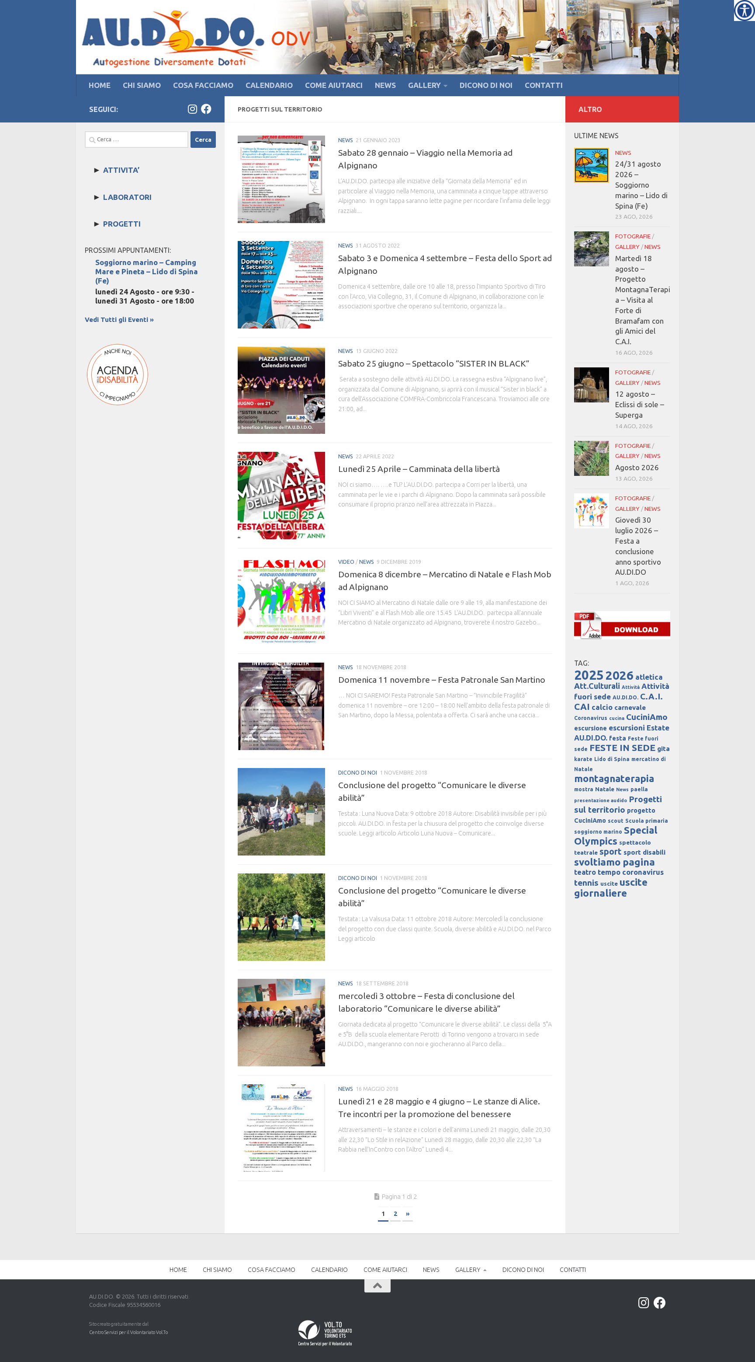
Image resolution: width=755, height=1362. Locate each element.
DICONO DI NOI (486, 85)
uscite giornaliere (611, 887)
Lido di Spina (612, 759)
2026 (620, 675)
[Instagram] (192, 109)
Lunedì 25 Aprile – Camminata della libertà (419, 469)
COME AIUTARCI (334, 85)
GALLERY (424, 85)
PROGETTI (122, 224)
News (622, 789)
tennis (586, 882)
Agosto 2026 (637, 467)
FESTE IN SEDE (622, 747)
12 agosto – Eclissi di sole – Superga (639, 404)
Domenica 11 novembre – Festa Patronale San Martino (441, 679)
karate (583, 759)
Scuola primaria (646, 821)
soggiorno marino (598, 832)
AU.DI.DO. (625, 697)
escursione (590, 728)
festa (617, 738)
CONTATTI (544, 85)
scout (615, 821)
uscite (609, 883)
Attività (631, 687)
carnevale (630, 707)
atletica (649, 677)
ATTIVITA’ (121, 170)
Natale (604, 789)
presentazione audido (600, 800)
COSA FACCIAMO (203, 85)
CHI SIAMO (142, 85)
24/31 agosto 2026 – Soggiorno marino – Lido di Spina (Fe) (641, 185)
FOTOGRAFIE (633, 236)
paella (639, 789)
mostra (583, 789)
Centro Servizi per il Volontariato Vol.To (128, 1332)
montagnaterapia (614, 778)
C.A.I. (651, 696)
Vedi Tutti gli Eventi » (119, 319)
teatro (585, 872)
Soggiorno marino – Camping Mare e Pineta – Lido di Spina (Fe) (146, 271)
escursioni (627, 727)
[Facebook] (206, 109)
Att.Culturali (597, 685)
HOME (100, 85)
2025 (589, 675)
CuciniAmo (647, 717)
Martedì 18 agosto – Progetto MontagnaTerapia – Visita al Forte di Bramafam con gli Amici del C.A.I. (642, 300)
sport (610, 851)
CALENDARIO (269, 85)
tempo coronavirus (631, 872)
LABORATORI (127, 197)
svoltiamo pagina (614, 861)
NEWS (385, 85)
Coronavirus (590, 718)
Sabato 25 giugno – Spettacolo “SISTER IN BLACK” (434, 363)
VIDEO (346, 562)
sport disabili (644, 852)
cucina (616, 718)
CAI (582, 707)
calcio (602, 707)
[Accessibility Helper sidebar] (744, 10)
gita (663, 748)
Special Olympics (616, 835)
